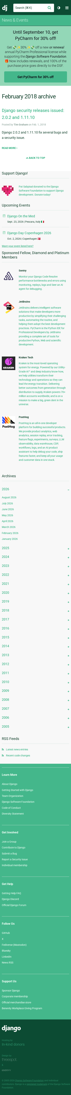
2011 (5, 673)
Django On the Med (21, 216)
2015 (5, 637)
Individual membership (14, 865)
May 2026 (7, 515)
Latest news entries (17, 749)
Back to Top (36, 157)
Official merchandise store (16, 1002)
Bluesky (6, 950)
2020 (5, 593)
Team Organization (12, 795)
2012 (5, 664)
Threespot (10, 1060)
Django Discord (10, 899)
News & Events (15, 20)
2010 (5, 682)
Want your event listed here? (17, 246)
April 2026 (7, 521)
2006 (5, 717)
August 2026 (9, 497)
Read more (9, 148)
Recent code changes (18, 755)
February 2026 (10, 533)
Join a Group (9, 841)
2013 (5, 655)
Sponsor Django (11, 990)
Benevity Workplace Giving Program (22, 1008)
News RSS (7, 962)
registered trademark (37, 1084)
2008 (5, 700)
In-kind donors (13, 1044)
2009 (5, 691)
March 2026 (8, 527)
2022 (5, 575)
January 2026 (10, 538)
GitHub (6, 932)
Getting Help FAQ (11, 893)
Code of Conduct (11, 807)
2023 (5, 566)
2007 (5, 708)
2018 (5, 610)
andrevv (10, 1070)
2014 (5, 646)
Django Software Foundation (18, 801)
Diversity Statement (13, 813)
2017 (5, 619)
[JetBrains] (8, 313)
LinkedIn (6, 956)
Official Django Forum (14, 905)
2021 (5, 584)
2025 (5, 548)
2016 (5, 628)
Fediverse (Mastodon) (14, 944)
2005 (5, 726)
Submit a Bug (9, 853)
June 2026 (8, 509)
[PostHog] (8, 427)
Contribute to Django (13, 847)
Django (5, 8)
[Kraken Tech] (8, 369)
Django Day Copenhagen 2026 (29, 233)
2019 (5, 601)
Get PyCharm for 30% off (35, 77)
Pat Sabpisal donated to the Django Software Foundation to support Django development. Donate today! (41, 190)
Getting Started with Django (17, 790)
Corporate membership (15, 996)
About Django (9, 784)
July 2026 (7, 503)
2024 (5, 557)
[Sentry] (8, 281)
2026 (5, 489)
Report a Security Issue (15, 859)
